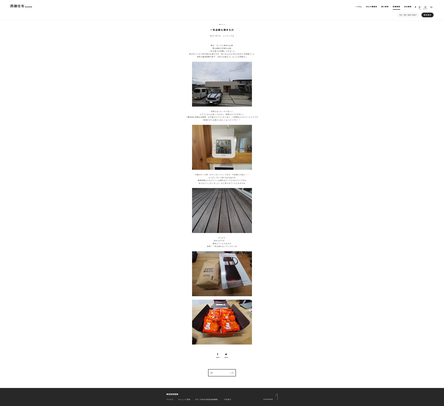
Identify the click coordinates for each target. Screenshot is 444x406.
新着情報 (396, 7)
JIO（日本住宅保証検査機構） (207, 399)
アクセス (169, 399)
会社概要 (408, 7)
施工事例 (385, 7)
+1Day (359, 7)
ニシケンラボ (228, 36)
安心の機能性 (371, 7)
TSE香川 (227, 399)
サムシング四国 (184, 399)
